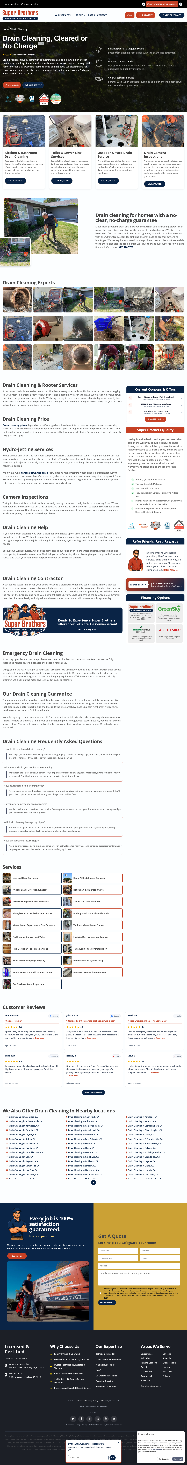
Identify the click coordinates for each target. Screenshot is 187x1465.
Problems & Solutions (106, 1386)
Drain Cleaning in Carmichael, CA (84, 1130)
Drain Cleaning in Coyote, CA (22, 1134)
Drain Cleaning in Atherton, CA (83, 1121)
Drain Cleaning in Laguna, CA (142, 1161)
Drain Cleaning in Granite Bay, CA (144, 1156)
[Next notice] (180, 4)
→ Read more (38, 1038)
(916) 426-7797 (35, 85)
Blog (78, 1425)
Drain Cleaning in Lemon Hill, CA (24, 1165)
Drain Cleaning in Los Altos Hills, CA (85, 1174)
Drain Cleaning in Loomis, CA (142, 1170)
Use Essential (164, 1459)
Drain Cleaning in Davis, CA (141, 1134)
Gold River (128, 1439)
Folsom (166, 1376)
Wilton (128, 1449)
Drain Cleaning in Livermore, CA (83, 1170)
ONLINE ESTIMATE (172, 15)
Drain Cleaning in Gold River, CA (83, 1156)
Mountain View (133, 1443)
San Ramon (61, 1449)
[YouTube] (106, 1419)
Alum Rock (65, 1436)
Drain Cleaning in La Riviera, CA (83, 1161)
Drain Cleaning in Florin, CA (81, 1148)
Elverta (51, 1439)
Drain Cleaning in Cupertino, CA (83, 1134)
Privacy (84, 1425)
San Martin (43, 1449)
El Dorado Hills (34, 1439)
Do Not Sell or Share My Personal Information (105, 1425)
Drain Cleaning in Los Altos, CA (23, 1174)
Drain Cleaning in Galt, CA (21, 1156)
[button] (129, 15)
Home (6, 29)
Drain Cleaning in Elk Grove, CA (23, 1143)
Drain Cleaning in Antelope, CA (142, 1116)
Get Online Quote (87, 629)
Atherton (93, 1436)
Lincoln (166, 1367)
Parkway (34, 1446)
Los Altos (38, 1443)
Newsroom (70, 1425)
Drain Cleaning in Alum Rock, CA (83, 1116)
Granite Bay (146, 1371)
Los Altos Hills (48, 1443)
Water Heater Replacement (109, 1359)
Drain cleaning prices (15, 425)
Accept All (178, 1459)
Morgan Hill (121, 1443)
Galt (122, 1439)
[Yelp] (89, 1419)
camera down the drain (34, 472)
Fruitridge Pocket (113, 1439)
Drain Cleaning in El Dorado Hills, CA (145, 1139)
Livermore (23, 1443)
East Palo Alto (21, 1439)
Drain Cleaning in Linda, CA (141, 1165)
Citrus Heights (169, 1362)
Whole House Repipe (106, 1364)
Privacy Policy (156, 1449)
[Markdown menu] (42, 43)
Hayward (145, 1380)
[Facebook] (81, 1419)
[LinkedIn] (114, 1419)
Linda (9, 1443)
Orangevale (18, 1446)
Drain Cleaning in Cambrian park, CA (85, 1125)
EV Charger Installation (107, 1375)
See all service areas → (151, 1386)
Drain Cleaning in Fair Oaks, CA (23, 1148)
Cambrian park (119, 1436)
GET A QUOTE (15, 181)
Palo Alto (145, 1358)
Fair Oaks (167, 1371)
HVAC (98, 1370)
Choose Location (30, 4)
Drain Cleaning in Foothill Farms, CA (26, 1152)
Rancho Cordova (149, 1362)
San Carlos (26, 1449)
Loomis (31, 1443)
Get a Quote (13, 85)
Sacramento (147, 1353)
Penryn (65, 1446)
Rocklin (144, 1367)
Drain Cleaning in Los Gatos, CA (143, 1174)
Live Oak (15, 1443)
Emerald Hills (60, 1439)
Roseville (167, 1358)
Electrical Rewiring (104, 1381)
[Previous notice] (143, 4)
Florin (76, 1439)
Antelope (73, 1436)
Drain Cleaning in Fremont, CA (82, 1152)
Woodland (135, 1449)
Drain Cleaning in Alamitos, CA (23, 1116)
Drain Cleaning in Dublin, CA (22, 1139)
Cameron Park (131, 1436)
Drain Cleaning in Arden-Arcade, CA (26, 1121)
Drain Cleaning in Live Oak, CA (23, 1170)
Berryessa (108, 1436)
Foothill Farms (92, 1439)
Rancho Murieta (122, 1446)
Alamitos (56, 1436)
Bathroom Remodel (105, 1353)
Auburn (101, 1436)
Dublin (12, 1439)
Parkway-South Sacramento (50, 1446)
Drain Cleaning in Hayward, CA (23, 1161)
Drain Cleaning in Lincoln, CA (82, 1165)
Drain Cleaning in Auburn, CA (142, 1121)
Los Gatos (58, 1443)
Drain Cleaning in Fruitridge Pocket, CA (146, 1152)
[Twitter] (73, 1419)
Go (112, 1457)
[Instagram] (98, 1419)
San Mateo (52, 1449)
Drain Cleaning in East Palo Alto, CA (85, 1139)
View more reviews (93, 1092)
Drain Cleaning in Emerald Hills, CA (144, 1143)
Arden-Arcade (83, 1436)
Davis (7, 1439)
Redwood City (135, 1446)
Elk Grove (44, 1439)
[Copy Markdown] (39, 43)
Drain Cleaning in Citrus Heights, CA (145, 1130)
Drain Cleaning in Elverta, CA (82, 1143)
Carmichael (146, 1376)
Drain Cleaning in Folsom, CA (142, 1148)
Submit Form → (107, 1302)
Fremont (102, 1439)
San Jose (167, 1353)
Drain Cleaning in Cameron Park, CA (145, 1125)
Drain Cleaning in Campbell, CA (23, 1130)
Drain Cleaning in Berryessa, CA (24, 1125)
